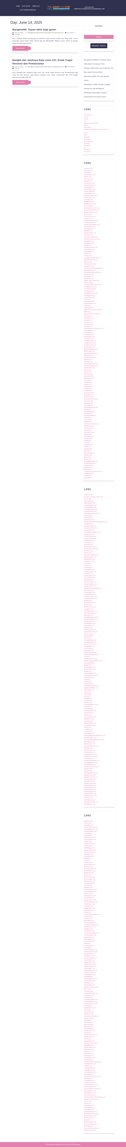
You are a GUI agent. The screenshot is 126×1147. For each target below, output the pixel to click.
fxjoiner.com (87, 1103)
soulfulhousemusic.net (90, 756)
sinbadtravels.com (89, 540)
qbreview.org (88, 214)
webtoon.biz (87, 605)
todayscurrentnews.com (91, 766)
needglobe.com (88, 729)
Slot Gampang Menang (28, 10)
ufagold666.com (89, 1045)
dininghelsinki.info (89, 985)
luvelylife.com (88, 320)
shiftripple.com (88, 748)
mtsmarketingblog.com (91, 365)
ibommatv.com (88, 179)
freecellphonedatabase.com (92, 532)
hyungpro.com (88, 609)
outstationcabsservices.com (92, 1076)
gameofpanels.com (89, 270)
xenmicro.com (88, 862)
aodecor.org (87, 430)
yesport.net (87, 563)
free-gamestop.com (90, 538)
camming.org (88, 833)
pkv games (87, 139)
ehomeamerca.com (90, 895)
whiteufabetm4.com (90, 980)
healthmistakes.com (90, 673)
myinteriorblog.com (89, 1047)
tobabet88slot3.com (90, 764)
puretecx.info (88, 384)
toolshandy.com (88, 332)
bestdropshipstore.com (91, 902)
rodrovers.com (88, 918)
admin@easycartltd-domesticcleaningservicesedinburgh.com (45, 32)
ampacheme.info (89, 392)
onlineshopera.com (89, 864)
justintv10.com (88, 359)
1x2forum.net (88, 823)
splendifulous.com (89, 956)
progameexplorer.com (90, 1111)
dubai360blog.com (89, 646)
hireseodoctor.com (89, 941)
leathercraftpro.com (90, 723)
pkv (85, 147)
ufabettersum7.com (90, 779)
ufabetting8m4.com (89, 962)
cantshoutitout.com (89, 189)
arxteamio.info (88, 700)
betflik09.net (87, 858)
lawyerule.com (88, 361)
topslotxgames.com (90, 226)
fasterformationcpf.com (91, 555)
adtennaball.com (89, 251)
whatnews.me (88, 1020)
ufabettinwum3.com (90, 783)
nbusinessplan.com (90, 185)
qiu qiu (86, 133)
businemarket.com (89, 592)
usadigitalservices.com (91, 293)
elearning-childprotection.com (93, 284)
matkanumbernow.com (91, 220)
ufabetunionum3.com (90, 964)
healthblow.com (88, 276)
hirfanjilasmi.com (89, 719)
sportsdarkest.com (89, 602)
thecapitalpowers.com (90, 762)
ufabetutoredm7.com (90, 793)
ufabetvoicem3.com (90, 972)
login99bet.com (88, 825)
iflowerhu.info (88, 469)
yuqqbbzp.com (88, 929)
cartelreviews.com (89, 904)
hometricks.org (88, 721)
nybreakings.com (89, 1074)
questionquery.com (89, 347)
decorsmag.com (89, 206)
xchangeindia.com (89, 1080)
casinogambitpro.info (90, 507)
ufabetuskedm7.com (90, 789)
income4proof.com (89, 852)
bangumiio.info (88, 403)
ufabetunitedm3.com (90, 785)
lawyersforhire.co (89, 590)
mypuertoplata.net (89, 193)
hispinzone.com (88, 235)
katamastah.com (89, 690)
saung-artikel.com (89, 577)
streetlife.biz (87, 440)
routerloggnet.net (89, 228)
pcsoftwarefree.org (89, 871)
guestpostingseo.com (90, 505)
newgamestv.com (89, 621)
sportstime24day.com (90, 613)
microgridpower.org (89, 725)
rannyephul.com (89, 338)
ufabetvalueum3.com (90, 966)
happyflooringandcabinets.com (93, 661)
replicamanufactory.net (91, 951)
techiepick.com (88, 1051)
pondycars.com (88, 1055)
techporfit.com (88, 181)
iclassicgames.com (90, 575)
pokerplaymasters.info (90, 509)
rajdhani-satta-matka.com (91, 280)
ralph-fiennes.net (89, 307)
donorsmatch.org (89, 432)
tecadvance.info (88, 386)
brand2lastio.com (89, 291)
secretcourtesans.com (90, 827)
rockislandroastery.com (91, 1113)
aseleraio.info (88, 694)
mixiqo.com (87, 727)
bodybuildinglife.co (89, 663)
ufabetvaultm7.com (89, 968)
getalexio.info (88, 702)
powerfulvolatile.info (90, 415)
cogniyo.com (88, 714)
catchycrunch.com (89, 843)
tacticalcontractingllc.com (91, 760)
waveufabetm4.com (90, 974)
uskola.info (87, 1010)
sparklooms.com (89, 758)
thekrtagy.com (88, 1078)
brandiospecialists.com (91, 247)
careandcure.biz (89, 712)
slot (85, 121)
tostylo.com (87, 565)
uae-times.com (88, 168)
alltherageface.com (89, 1107)
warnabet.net (88, 449)
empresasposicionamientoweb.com (94, 1097)
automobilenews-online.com (92, 1088)
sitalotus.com (88, 681)
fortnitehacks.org (89, 426)
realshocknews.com (90, 669)
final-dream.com (89, 1022)
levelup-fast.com (89, 945)
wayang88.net (88, 976)
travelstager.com (89, 334)
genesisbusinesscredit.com (92, 314)
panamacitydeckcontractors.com (94, 328)
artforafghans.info (89, 378)
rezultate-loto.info (89, 954)
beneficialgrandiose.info (91, 407)
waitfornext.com (89, 1014)
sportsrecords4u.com (90, 958)
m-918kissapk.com (90, 463)
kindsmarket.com (89, 318)
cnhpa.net (87, 679)
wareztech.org (88, 544)
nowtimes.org (88, 434)
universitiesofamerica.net (91, 210)
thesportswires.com (90, 607)
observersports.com (90, 582)
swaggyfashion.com (90, 343)
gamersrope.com (89, 534)
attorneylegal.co (88, 636)
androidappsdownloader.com (92, 272)
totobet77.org (88, 771)
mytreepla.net (88, 947)
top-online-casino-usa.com (92, 239)
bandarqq (87, 137)
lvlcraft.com (87, 912)
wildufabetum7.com (90, 804)
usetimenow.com (89, 274)
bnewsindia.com (89, 1049)
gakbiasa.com (88, 467)
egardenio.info (88, 698)
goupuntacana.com (89, 837)
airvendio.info (88, 380)
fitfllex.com (87, 311)
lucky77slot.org (88, 648)
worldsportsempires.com (91, 685)
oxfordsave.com (89, 573)
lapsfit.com (87, 943)
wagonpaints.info (89, 1012)
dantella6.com (88, 230)
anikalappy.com (88, 983)
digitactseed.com (89, 910)
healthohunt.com (89, 995)
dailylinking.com (89, 873)
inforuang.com (88, 316)
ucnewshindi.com (89, 530)
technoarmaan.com (90, 1095)
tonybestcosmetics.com (91, 1099)
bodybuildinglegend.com (91, 349)
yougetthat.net (88, 567)
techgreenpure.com (90, 900)
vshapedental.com (89, 1068)
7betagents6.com (89, 931)
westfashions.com (89, 330)
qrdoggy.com (88, 665)
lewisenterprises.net (90, 868)
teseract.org (87, 1032)
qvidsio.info (87, 417)
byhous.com (87, 459)
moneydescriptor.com (90, 596)
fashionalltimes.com (90, 1091)
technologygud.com (90, 667)
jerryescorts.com (89, 634)
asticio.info (87, 696)
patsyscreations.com (90, 850)
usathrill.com (88, 1066)
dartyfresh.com (88, 866)
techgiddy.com (88, 524)
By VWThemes (75, 1144)
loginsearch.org (88, 428)
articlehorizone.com (90, 927)
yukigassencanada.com (91, 924)
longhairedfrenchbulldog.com (92, 588)
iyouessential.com (89, 879)
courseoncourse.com (90, 511)
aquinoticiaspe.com (90, 586)
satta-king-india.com (90, 922)
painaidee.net (88, 600)
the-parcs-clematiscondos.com (93, 497)
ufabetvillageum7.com (90, 970)
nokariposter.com (89, 266)
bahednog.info (88, 515)
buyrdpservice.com (90, 561)
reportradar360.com (90, 341)
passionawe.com (89, 733)
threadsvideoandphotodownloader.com (95, 521)
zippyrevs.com (88, 218)
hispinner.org (88, 262)
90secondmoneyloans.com (92, 914)
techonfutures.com (89, 1057)
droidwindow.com (89, 1041)
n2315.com (87, 299)
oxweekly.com (88, 326)
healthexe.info (88, 382)
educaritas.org (88, 854)
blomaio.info (87, 409)
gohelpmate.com (89, 278)
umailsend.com (88, 551)
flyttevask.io (87, 457)
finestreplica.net (88, 991)
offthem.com (88, 177)
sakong (86, 119)
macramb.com (88, 322)
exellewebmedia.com (90, 536)
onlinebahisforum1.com (91, 829)
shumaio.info (88, 419)
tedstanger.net (88, 1005)
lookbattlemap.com (89, 559)
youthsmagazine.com (90, 598)
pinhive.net (87, 446)
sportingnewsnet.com (90, 611)
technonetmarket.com (90, 1003)
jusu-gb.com (87, 499)
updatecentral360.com (90, 688)
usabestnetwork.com (90, 546)
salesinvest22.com (89, 1030)
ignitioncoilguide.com (90, 1122)
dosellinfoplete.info (89, 411)
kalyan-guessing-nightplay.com (93, 268)
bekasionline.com (89, 183)
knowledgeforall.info (90, 289)
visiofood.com (88, 1039)
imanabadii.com (88, 473)
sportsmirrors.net (89, 625)
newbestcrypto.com (90, 571)
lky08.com (87, 305)
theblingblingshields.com (91, 617)
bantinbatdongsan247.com (92, 513)
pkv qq (86, 117)
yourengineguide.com (90, 1072)
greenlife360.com (89, 187)
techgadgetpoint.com (90, 640)
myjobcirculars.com (90, 222)
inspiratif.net (87, 172)
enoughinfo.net (88, 444)
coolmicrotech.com (89, 1082)
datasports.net (88, 627)
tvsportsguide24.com (90, 642)
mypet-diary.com (89, 324)
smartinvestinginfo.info (90, 999)
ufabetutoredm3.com (90, 791)
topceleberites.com (89, 960)
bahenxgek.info (88, 517)
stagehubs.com (88, 821)
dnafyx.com (87, 875)
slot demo (87, 143)
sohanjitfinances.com (90, 754)
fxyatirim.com (88, 885)
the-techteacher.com (90, 1086)
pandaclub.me (88, 455)
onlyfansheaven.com (90, 303)
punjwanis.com (88, 494)
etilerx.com (87, 989)
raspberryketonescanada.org (92, 1061)
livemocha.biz (88, 438)
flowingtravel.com (89, 243)
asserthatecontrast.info (91, 399)
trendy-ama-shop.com (90, 1034)
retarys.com (87, 553)
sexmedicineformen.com (91, 746)
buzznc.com (87, 1101)
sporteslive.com (89, 615)
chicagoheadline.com (90, 831)
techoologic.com (89, 1059)
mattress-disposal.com (91, 658)
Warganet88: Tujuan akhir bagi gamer (34, 29)
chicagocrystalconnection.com (93, 471)
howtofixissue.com (89, 197)
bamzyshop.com (89, 1053)
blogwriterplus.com (89, 503)
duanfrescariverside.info (91, 987)
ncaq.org (86, 860)
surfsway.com (88, 906)
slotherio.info (88, 421)
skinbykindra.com (89, 1105)
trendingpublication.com (91, 773)
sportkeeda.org (88, 708)
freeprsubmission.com (90, 1043)
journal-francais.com (90, 357)
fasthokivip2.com (89, 580)
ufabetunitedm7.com (90, 787)
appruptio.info (88, 478)
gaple (85, 125)
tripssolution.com (89, 920)
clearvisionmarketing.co (91, 1016)
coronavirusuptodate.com (91, 933)
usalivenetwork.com (90, 526)
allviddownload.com (90, 204)
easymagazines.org (90, 717)
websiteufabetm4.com (90, 978)
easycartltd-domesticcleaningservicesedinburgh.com (89, 8)
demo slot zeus (88, 141)
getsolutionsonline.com (91, 260)
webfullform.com (89, 201)
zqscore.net (87, 692)
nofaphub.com (88, 846)
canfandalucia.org (89, 1070)
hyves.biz (87, 442)
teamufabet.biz (88, 199)
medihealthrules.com (90, 1064)
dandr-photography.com (91, 353)
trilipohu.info (87, 475)
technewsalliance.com (90, 1001)
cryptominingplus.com (90, 584)
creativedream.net (89, 297)
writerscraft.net (88, 282)
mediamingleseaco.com (91, 363)
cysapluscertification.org (91, 424)
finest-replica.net (89, 1024)
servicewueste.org (89, 216)
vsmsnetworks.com (90, 174)
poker (85, 135)
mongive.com (88, 255)
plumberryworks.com (90, 737)
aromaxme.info (88, 397)
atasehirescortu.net (89, 629)
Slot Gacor (26, 6)
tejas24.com (87, 372)
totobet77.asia (88, 768)
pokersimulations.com (90, 949)
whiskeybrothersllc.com (91, 802)
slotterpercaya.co (89, 750)
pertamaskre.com (89, 519)
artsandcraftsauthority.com (92, 1128)
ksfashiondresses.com (91, 675)
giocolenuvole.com (89, 877)
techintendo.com (89, 897)
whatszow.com (88, 893)
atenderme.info (88, 401)
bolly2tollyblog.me (89, 453)
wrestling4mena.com (90, 287)
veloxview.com (88, 798)
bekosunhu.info (88, 405)
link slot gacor (88, 115)
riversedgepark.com (90, 839)
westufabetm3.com (89, 800)
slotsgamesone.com (90, 233)
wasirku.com (88, 370)
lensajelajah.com (89, 856)
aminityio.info (88, 388)
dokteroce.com (88, 355)
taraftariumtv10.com (90, 345)
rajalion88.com (88, 835)
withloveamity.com (89, 881)
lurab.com (87, 1120)
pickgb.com (87, 671)
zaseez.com (87, 841)
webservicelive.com (90, 1130)
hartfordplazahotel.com (91, 461)
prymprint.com (88, 706)
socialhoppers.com (89, 295)
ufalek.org (87, 656)
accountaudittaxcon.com (91, 704)
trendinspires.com (89, 336)
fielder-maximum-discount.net (93, 309)
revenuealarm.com (89, 1117)
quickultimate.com (89, 742)
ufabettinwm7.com (89, 781)
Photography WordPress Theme (57, 1144)
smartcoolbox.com (89, 752)
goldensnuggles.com (90, 557)
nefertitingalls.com (89, 848)
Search (99, 26)
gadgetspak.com (89, 937)
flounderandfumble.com (91, 993)
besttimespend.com (90, 710)
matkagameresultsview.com (92, 258)
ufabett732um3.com (90, 1008)
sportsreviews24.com (90, 644)
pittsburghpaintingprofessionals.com (95, 735)
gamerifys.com (88, 170)
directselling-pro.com (90, 1115)
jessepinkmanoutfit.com (91, 548)
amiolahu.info (88, 390)
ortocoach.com (88, 731)
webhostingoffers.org (90, 891)
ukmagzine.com (89, 542)
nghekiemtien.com (89, 367)
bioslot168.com (88, 1126)
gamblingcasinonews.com (92, 208)
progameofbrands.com (91, 212)
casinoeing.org (88, 436)
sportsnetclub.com (89, 569)
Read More (22, 49)
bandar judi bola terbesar (91, 123)
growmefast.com (89, 650)
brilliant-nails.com (89, 351)
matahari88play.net (89, 594)
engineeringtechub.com (91, 631)
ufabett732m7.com (89, 1037)
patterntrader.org (89, 677)
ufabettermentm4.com (90, 777)
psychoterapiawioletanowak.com (94, 739)
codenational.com (89, 1109)
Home (18, 6)
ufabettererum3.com (90, 775)
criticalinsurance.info (90, 264)
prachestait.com (89, 376)
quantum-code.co (89, 1018)
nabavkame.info (89, 465)
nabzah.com (87, 253)
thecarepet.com (88, 501)
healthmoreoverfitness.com (92, 224)
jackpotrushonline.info (90, 528)
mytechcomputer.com (90, 1124)
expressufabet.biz (89, 191)
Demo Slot (36, 6)
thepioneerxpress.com (90, 195)
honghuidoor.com (89, 241)
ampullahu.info (88, 395)
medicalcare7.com (89, 249)
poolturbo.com (88, 374)
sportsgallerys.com (89, 623)
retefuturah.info (88, 997)
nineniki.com (88, 245)
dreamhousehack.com (90, 1084)
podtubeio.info (88, 413)
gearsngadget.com (89, 939)
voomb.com (87, 638)
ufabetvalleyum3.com (90, 795)
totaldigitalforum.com (90, 1093)
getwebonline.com (89, 301)
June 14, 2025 (19, 32)
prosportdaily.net (89, 1028)
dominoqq (87, 149)
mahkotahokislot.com (90, 652)
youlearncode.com (89, 883)
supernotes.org (88, 683)
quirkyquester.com (89, 744)
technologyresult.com (90, 889)
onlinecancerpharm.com (91, 654)
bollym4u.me (88, 451)
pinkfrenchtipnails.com (90, 619)
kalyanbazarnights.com (91, 237)
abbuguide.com (88, 887)
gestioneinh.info (88, 1026)
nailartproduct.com (89, 908)
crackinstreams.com (90, 935)
